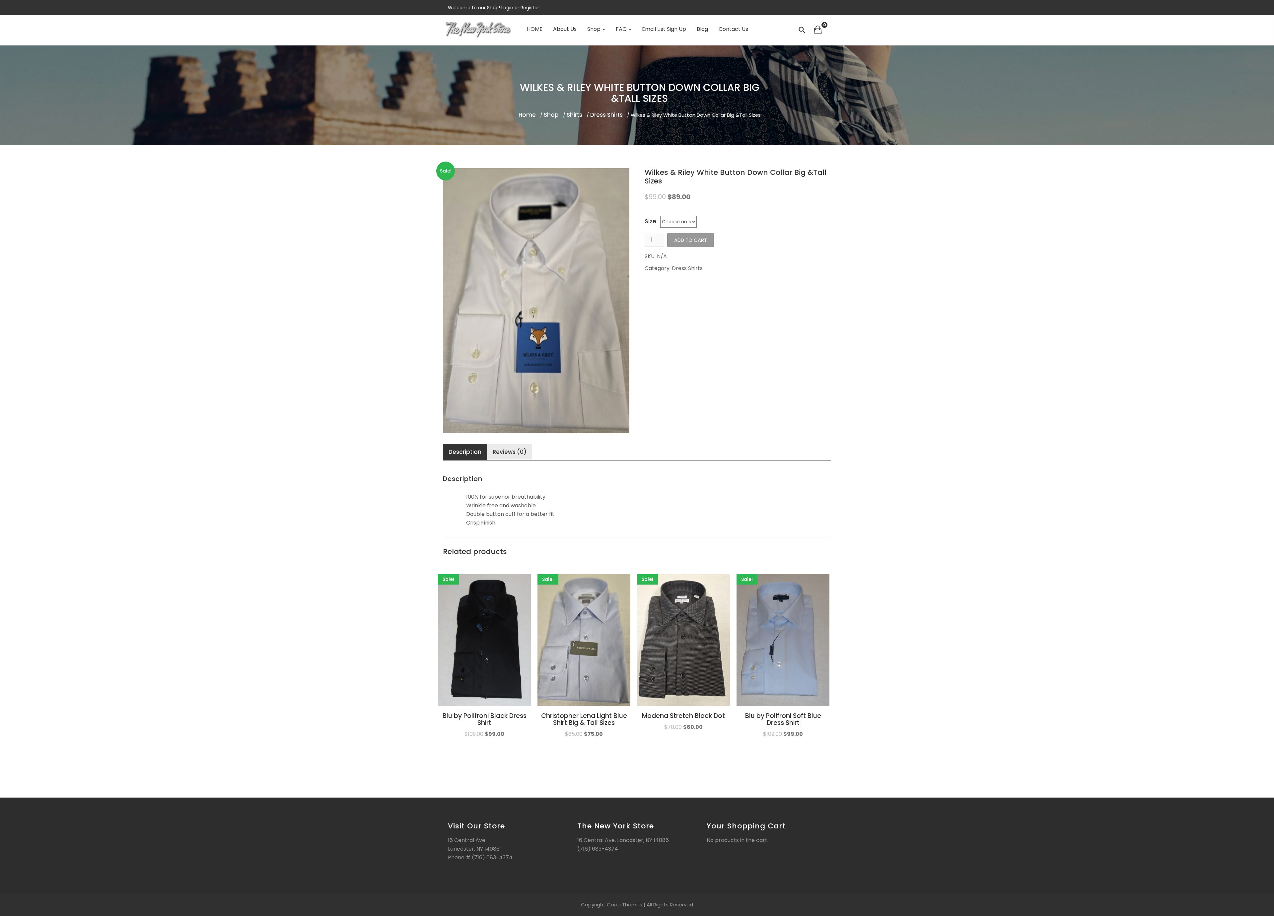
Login (508, 7)
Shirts (574, 115)
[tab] (465, 452)
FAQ (622, 29)
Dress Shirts (606, 115)
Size (650, 221)
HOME (534, 29)
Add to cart (690, 240)
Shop (594, 29)
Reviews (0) (510, 452)
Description (465, 452)
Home (527, 115)
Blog (702, 29)
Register (529, 7)
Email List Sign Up (664, 29)
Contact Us (733, 29)
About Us (565, 29)
